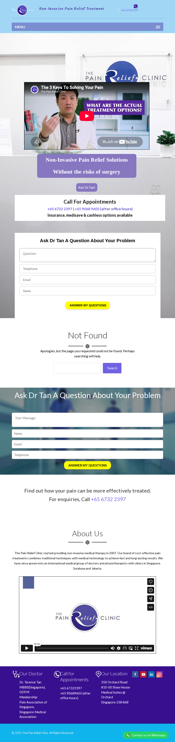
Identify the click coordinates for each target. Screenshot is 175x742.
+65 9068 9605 (87, 209)
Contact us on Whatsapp (148, 735)
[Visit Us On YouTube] (144, 677)
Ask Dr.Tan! (86, 187)
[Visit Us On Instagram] (159, 677)
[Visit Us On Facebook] (135, 677)
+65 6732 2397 (129, 10)
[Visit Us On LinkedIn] (152, 677)
